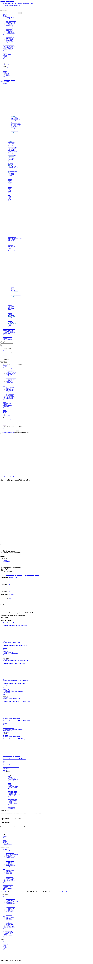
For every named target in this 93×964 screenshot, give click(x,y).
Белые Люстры (11, 142)
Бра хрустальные (9, 874)
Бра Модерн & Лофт (12, 235)
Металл (9, 325)
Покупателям (6, 73)
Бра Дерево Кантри (10, 42)
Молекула (10, 182)
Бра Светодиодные (10, 35)
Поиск (20, 426)
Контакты (5, 61)
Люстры (5, 16)
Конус (9, 318)
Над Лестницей (11, 159)
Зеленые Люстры (11, 153)
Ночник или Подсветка (13, 168)
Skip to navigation (4, 1)
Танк (9, 193)
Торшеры (5, 53)
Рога (9, 195)
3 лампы (12, 288)
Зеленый (10, 313)
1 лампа (12, 285)
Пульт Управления (12, 166)
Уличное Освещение (7, 339)
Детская (10, 180)
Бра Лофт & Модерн (10, 37)
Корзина (5, 56)
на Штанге (10, 164)
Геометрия (10, 322)
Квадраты (10, 185)
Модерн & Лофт (14, 117)
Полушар (10, 321)
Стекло (9, 324)
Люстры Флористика (10, 33)
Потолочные (11, 161)
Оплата (4, 58)
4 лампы (12, 289)
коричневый (11, 594)
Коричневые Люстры (12, 148)
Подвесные (10, 163)
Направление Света (12, 169)
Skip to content (11, 1)
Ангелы (10, 187)
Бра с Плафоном (9, 39)
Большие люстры (11, 804)
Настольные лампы (7, 52)
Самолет (10, 192)
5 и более (13, 290)
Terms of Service (65, 891)
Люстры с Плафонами (15, 120)
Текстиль (10, 327)
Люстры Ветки (9, 29)
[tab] (47, 560)
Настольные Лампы (7, 337)
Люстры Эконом (14, 131)
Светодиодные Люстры (11, 21)
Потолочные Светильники (9, 46)
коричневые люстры (29, 575)
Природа (10, 177)
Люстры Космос (9, 31)
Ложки (9, 198)
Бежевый (10, 307)
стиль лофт (37, 575)
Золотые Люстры (11, 150)
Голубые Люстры (12, 155)
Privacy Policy (57, 891)
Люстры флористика (12, 803)
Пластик (10, 326)
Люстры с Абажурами (10, 27)
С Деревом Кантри (10, 32)
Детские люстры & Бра (16, 124)
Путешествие (11, 174)
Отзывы (5, 562)
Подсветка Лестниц (7, 49)
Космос (9, 176)
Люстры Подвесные (10, 19)
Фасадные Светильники (8, 48)
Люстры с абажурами (12, 797)
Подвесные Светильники (8, 45)
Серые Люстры (11, 144)
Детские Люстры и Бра (10, 23)
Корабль (10, 191)
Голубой (10, 314)
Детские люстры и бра (13, 805)
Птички (9, 196)
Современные (11, 173)
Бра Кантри (10, 245)
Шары (9, 183)
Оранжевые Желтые (12, 151)
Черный (10, 305)
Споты (4, 50)
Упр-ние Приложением (13, 167)
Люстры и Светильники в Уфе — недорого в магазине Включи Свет (18, 3)
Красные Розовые (12, 152)
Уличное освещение (7, 54)
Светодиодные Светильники (9, 332)
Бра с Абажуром (9, 40)
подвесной (11, 580)
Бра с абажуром (9, 872)
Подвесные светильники (8, 251)
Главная (5, 14)
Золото (9, 309)
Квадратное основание (15, 295)
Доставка (5, 60)
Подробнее (5, 659)
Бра (4, 34)
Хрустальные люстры (12, 800)
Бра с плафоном (9, 873)
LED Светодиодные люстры (14, 794)
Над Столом (10, 157)
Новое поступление (7, 844)
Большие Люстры (9, 30)
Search (4, 425)
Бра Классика (8, 871)
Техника (10, 179)
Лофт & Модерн (9, 24)
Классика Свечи (9, 25)
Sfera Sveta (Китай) (13, 577)
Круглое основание (15, 292)
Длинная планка (14, 294)
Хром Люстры (11, 149)
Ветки (9, 189)
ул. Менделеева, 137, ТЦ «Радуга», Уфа (11, 5)
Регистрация (5, 355)
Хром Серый (11, 308)
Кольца (9, 184)
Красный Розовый (12, 311)
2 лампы (12, 287)
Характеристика (6, 561)
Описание (5, 560)
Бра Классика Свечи (10, 38)
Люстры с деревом (24, 660)
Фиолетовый (11, 315)
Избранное (5, 838)
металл (10, 584)
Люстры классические (13, 796)
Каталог (5, 15)
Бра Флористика (9, 43)
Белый (9, 303)
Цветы (9, 188)
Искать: (4, 426)
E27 (9, 591)
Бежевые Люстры (12, 145)
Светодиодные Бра (10, 878)
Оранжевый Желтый (12, 310)
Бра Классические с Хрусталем (15, 238)
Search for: (3, 341)
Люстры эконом (11, 808)
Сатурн (9, 200)
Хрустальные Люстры (10, 22)
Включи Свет (4, 891)
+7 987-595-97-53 (6, 64)
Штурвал (10, 190)
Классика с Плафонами (11, 26)
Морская (10, 175)
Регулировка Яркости (12, 171)
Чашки (9, 197)
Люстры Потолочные (10, 18)
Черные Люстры (11, 143)
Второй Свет (11, 158)
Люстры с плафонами (12, 799)
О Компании (6, 57)
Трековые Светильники (8, 47)
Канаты (9, 199)
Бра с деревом (9, 875)
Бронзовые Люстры (12, 147)
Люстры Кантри (14, 128)
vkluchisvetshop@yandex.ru (8, 67)
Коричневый (11, 306)
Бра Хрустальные (9, 41)
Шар (9, 319)
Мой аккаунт (6, 55)
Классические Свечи (15, 119)
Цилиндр (10, 317)
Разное (9, 783)
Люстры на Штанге (10, 17)
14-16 (10, 598)
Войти (4, 350)
